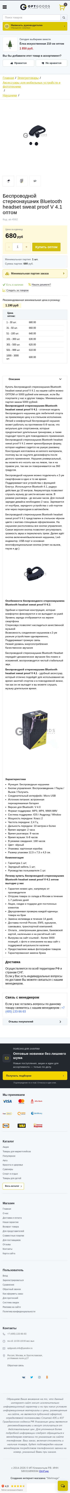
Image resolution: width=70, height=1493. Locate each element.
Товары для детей (12, 1178)
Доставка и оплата (12, 1218)
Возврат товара (11, 1226)
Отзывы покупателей (21, 1021)
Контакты (7, 1249)
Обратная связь (15, 1365)
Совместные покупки (13, 1235)
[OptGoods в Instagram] (39, 1377)
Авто (5, 1160)
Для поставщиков (11, 1240)
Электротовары (28, 78)
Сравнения (8, 1285)
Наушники (10, 95)
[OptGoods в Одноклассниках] (47, 1377)
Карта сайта (9, 1253)
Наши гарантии (10, 1222)
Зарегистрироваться (13, 1280)
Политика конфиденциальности (19, 1311)
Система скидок (11, 1302)
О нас (5, 1213)
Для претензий (10, 1298)
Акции (6, 1147)
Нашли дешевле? (41, 284)
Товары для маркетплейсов (17, 1151)
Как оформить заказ (13, 1294)
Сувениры (8, 1169)
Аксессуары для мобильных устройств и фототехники (31, 84)
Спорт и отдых (10, 1174)
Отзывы (7, 1244)
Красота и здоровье (13, 1165)
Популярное (9, 1156)
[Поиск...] (63, 17)
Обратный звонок (12, 1289)
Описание (14, 379)
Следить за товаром (17, 290)
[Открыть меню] (5, 7)
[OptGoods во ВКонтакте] (23, 1377)
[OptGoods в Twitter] (31, 1377)
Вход (5, 1276)
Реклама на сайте (12, 1307)
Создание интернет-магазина (28, 1478)
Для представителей (13, 1231)
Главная (8, 78)
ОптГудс (44, 1471)
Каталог (8, 1141)
